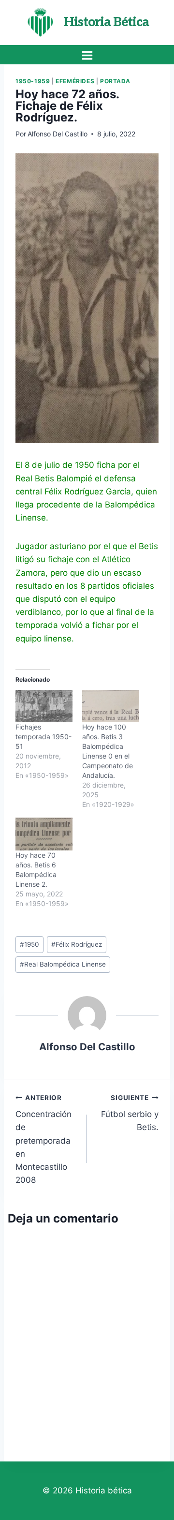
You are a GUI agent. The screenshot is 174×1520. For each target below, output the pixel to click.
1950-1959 (32, 81)
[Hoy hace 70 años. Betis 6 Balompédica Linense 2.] (43, 834)
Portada (115, 81)
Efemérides (75, 81)
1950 (29, 944)
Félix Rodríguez (76, 944)
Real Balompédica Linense (63, 964)
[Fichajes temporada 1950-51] (43, 706)
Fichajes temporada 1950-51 (43, 736)
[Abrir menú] (87, 55)
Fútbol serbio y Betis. (130, 1113)
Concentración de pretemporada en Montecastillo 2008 (43, 1139)
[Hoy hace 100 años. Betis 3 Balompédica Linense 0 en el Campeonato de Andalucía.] (110, 706)
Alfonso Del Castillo (57, 134)
